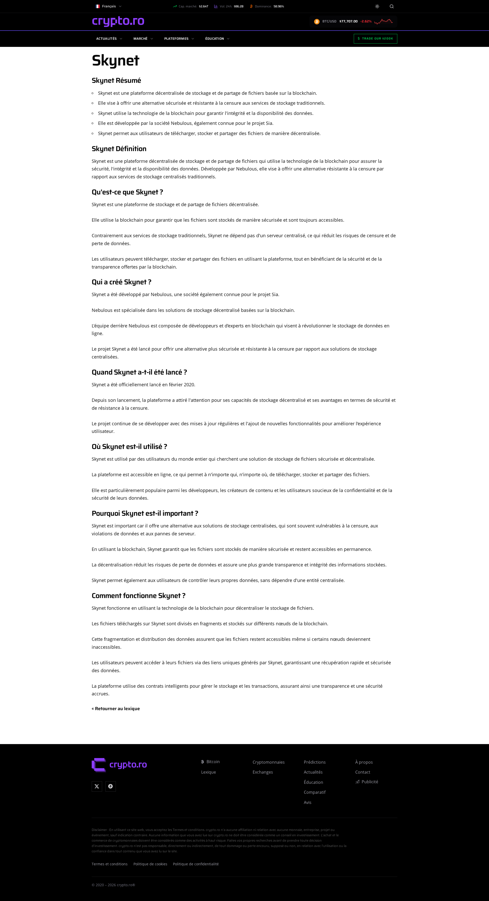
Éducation (214, 38)
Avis (307, 802)
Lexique (208, 772)
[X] (97, 786)
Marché (140, 38)
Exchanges (263, 772)
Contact (362, 772)
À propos (364, 762)
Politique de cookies (150, 864)
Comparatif (314, 792)
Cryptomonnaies (269, 762)
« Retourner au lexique (116, 708)
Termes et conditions (110, 864)
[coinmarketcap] (110, 786)
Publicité (370, 782)
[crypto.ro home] (118, 21)
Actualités (106, 38)
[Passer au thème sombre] (377, 6)
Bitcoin (213, 761)
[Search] (391, 6)
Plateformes (176, 38)
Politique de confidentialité (196, 864)
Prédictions (315, 762)
